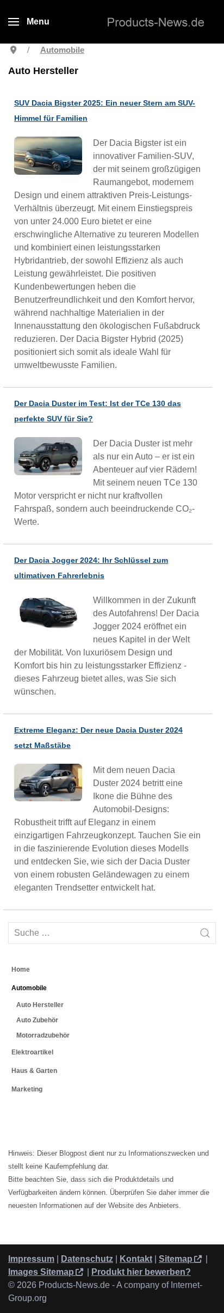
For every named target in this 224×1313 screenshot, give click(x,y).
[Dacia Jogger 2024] (51, 614)
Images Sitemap (41, 1272)
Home (20, 969)
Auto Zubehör (37, 1020)
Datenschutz (87, 1258)
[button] (28, 22)
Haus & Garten (34, 1071)
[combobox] (112, 933)
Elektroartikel (32, 1052)
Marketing (26, 1089)
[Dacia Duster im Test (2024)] (51, 457)
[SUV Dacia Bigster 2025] (51, 157)
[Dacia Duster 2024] (51, 784)
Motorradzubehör (43, 1035)
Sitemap (175, 1258)
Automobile (29, 988)
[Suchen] (205, 933)
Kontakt (136, 1258)
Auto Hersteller (40, 1005)
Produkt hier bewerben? (141, 1272)
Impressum (31, 1258)
